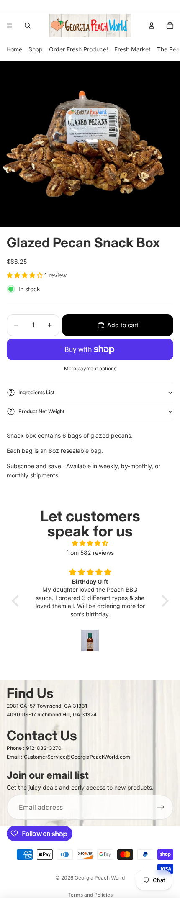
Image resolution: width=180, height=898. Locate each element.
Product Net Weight (41, 411)
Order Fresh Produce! (78, 49)
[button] (17, 601)
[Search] (27, 25)
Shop (35, 49)
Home (14, 49)
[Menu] (9, 25)
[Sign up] (161, 807)
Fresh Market (132, 49)
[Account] (151, 25)
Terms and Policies (90, 895)
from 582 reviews (90, 552)
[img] (90, 543)
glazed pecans (110, 435)
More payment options (90, 369)
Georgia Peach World (100, 878)
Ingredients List (36, 392)
